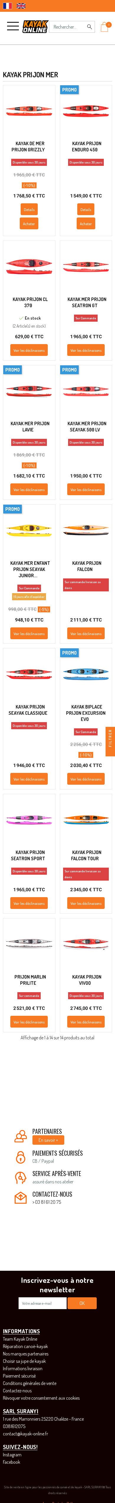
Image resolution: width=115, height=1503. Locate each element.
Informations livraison (22, 1368)
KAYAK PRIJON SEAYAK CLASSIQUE (28, 710)
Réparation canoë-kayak (25, 1346)
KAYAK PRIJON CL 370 (30, 302)
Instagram (12, 1455)
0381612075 (14, 1426)
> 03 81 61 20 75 (46, 1202)
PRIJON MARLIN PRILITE (30, 980)
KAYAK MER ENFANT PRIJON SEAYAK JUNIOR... (30, 569)
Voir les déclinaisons (29, 350)
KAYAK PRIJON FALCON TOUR (86, 855)
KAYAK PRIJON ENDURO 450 (86, 146)
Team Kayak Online (20, 1339)
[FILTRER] (110, 751)
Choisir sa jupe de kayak (24, 1361)
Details (29, 209)
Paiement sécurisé (19, 1376)
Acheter (29, 223)
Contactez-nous (17, 1391)
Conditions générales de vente (29, 1383)
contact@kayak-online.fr (25, 1434)
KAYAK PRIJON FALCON (86, 566)
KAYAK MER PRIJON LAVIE (30, 427)
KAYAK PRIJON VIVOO (86, 980)
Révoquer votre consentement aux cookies (41, 1398)
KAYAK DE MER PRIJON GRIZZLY (28, 146)
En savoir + (48, 1140)
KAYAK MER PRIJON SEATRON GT (87, 302)
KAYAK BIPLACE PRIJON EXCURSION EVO (86, 713)
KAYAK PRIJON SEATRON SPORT (28, 855)
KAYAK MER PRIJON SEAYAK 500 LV (87, 427)
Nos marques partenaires (25, 1354)
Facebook (11, 1462)
